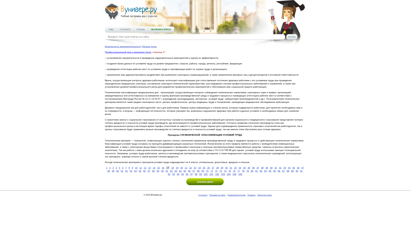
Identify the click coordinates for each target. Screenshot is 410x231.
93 (173, 174)
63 (176, 171)
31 (231, 168)
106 (240, 174)
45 (293, 168)
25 (204, 168)
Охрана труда (149, 46)
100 (206, 174)
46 (298, 168)
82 (261, 171)
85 (274, 171)
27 (213, 168)
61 (167, 171)
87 (283, 171)
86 (279, 171)
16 (163, 168)
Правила (251, 195)
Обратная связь (264, 195)
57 (149, 171)
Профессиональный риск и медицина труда (128, 52)
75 (229, 171)
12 (145, 168)
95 (182, 174)
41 (276, 168)
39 (267, 168)
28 (217, 168)
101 (211, 174)
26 (208, 168)
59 (158, 171)
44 (289, 168)
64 (180, 171)
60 (162, 171)
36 (253, 168)
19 (177, 168)
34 (244, 168)
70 (207, 171)
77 (238, 171)
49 (113, 171)
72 (216, 171)
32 (235, 168)
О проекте (125, 29)
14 (154, 168)
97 (191, 174)
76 (234, 171)
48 (108, 171)
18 (172, 168)
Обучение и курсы (161, 29)
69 (202, 171)
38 (262, 168)
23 (195, 168)
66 (189, 171)
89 (292, 171)
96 (187, 174)
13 (149, 168)
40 (271, 168)
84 (270, 171)
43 (284, 168)
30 (226, 168)
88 (288, 171)
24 (199, 168)
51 (122, 171)
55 (140, 171)
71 (211, 171)
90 (297, 171)
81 (256, 171)
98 (196, 174)
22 (190, 168)
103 (223, 174)
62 (171, 171)
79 (247, 171)
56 (144, 171)
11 (140, 168)
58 (153, 171)
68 (198, 171)
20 (181, 168)
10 (136, 168)
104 (229, 174)
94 (178, 174)
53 (131, 171)
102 (217, 174)
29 (222, 168)
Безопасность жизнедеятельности (123, 46)
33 (240, 168)
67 (194, 171)
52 (126, 171)
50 (117, 171)
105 (234, 174)
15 (158, 168)
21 (186, 168)
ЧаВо (111, 29)
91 (301, 171)
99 (200, 174)
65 (185, 171)
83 (265, 171)
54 (135, 171)
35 (249, 168)
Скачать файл (205, 181)
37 (258, 168)
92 (169, 174)
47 (302, 168)
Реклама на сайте (217, 195)
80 (252, 171)
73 (220, 171)
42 (280, 168)
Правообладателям (237, 195)
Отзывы (140, 29)
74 (225, 171)
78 (243, 171)
